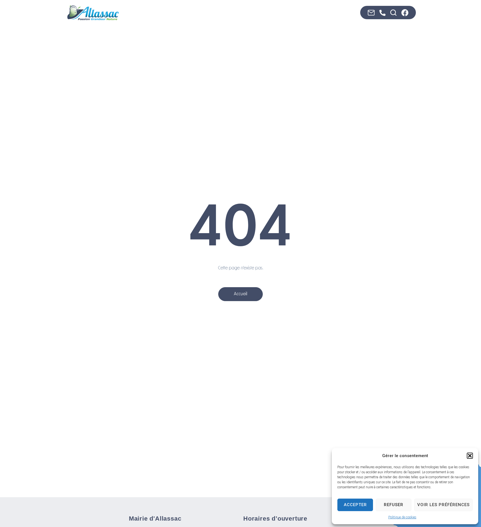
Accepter (355, 504)
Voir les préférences (443, 504)
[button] (470, 455)
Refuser (393, 504)
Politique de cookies (402, 517)
